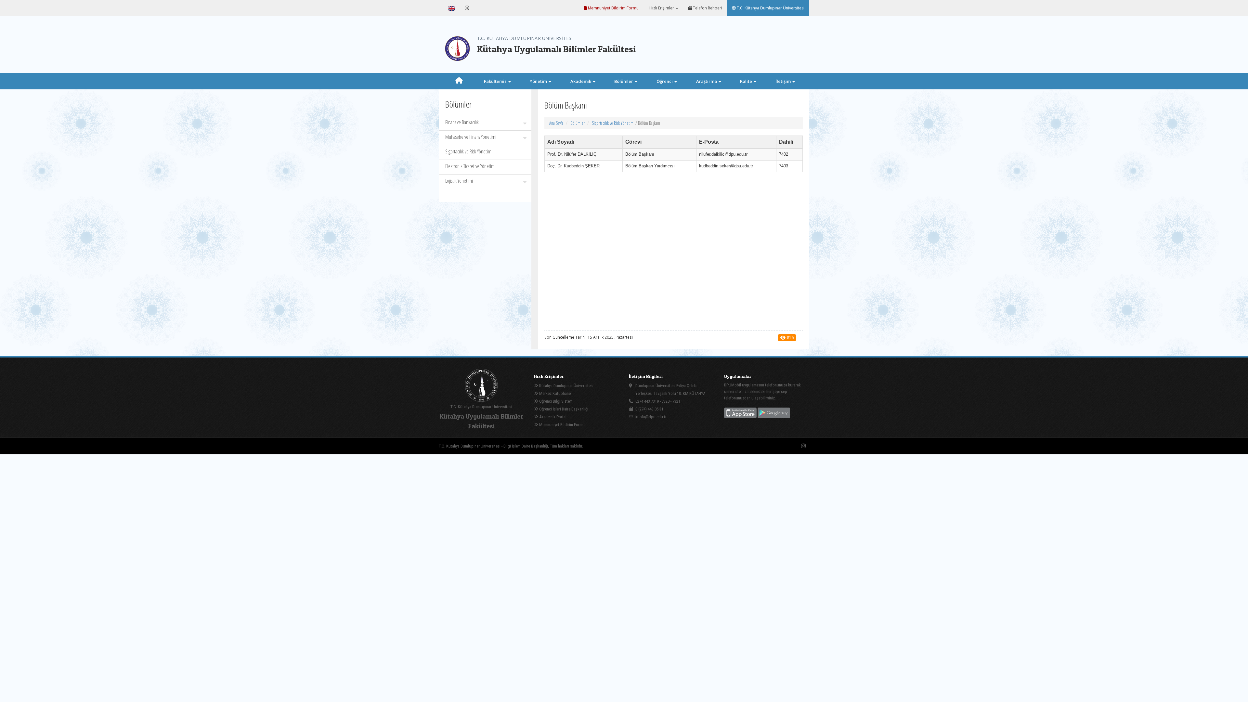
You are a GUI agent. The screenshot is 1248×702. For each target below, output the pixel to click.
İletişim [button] (783, 81)
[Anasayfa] (459, 81)
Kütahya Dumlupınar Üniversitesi (565, 385)
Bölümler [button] (624, 81)
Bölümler (577, 123)
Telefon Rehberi (707, 8)
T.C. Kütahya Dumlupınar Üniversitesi (770, 8)
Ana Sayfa (556, 123)
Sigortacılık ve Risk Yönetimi (468, 151)
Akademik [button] (581, 81)
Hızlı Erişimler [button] (661, 8)
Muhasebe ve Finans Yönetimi (470, 136)
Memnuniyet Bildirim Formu (613, 8)
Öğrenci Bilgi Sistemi (556, 401)
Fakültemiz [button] (496, 81)
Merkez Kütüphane (554, 393)
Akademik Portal (552, 416)
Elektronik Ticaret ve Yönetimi (470, 166)
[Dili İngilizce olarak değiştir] (452, 8)
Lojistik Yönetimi (459, 180)
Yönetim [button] (539, 81)
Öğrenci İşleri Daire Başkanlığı (563, 409)
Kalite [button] (746, 81)
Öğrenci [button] (665, 81)
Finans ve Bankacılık (462, 122)
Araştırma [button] (707, 81)
